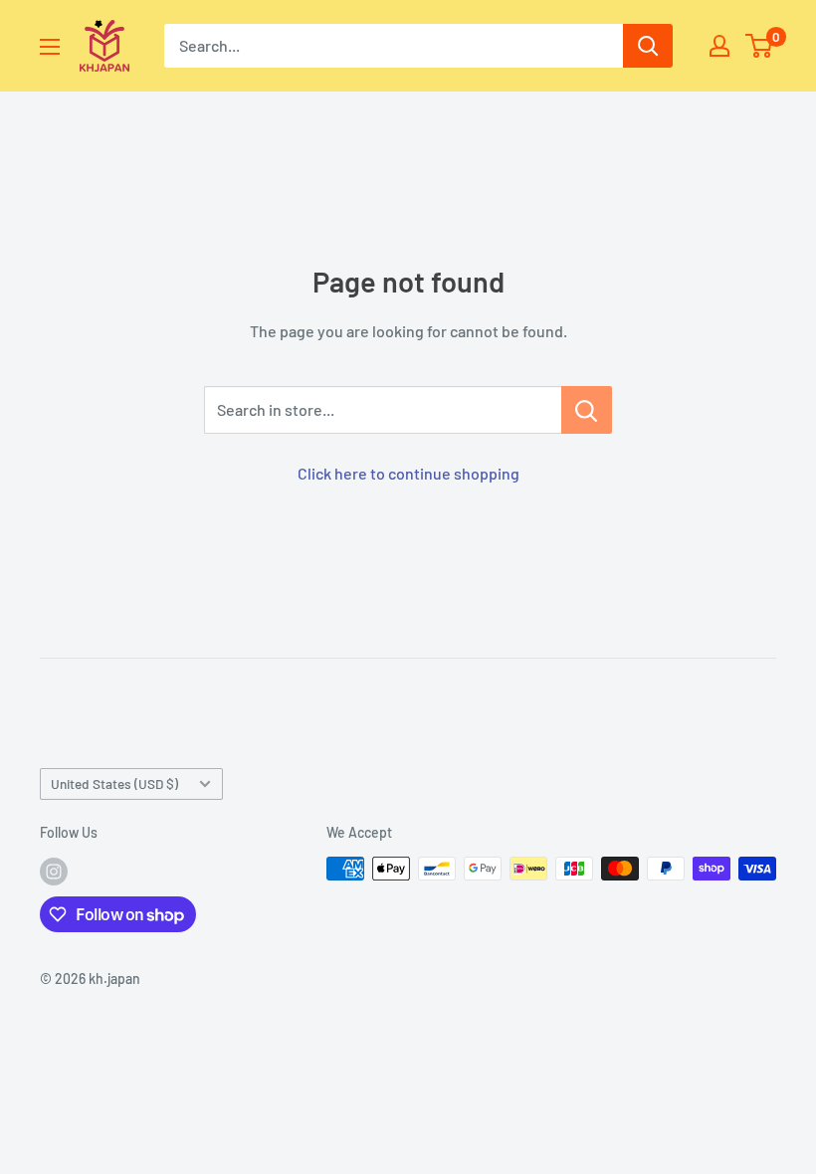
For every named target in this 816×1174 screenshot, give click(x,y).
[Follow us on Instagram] (54, 870)
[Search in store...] (586, 410)
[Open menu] (50, 47)
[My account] (719, 46)
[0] (759, 46)
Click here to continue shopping (408, 473)
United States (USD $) (114, 783)
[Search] (648, 46)
